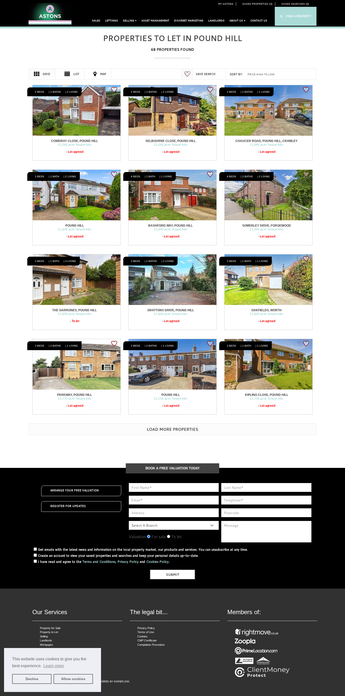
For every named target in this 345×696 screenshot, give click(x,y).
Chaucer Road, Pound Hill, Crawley (266, 141)
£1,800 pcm (170, 314)
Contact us (258, 20)
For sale (158, 536)
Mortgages (46, 644)
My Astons (225, 4)
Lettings (111, 20)
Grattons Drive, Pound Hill (170, 310)
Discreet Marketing (188, 20)
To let (176, 536)
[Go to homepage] (50, 13)
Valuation (137, 536)
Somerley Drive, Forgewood (266, 225)
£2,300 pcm (74, 145)
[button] (295, 16)
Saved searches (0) (295, 4)
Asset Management (155, 20)
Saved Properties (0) (257, 4)
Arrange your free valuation (74, 490)
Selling (44, 636)
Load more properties (172, 429)
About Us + (237, 20)
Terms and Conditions (98, 561)
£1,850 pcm (74, 314)
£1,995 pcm (266, 145)
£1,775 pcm (74, 398)
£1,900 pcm (170, 229)
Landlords (216, 20)
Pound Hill (74, 225)
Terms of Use (145, 632)
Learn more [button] (53, 666)
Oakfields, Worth (266, 310)
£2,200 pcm (170, 145)
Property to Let (49, 632)
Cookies (142, 636)
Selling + (130, 20)
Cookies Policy (157, 561)
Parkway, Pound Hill (74, 395)
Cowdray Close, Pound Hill (74, 141)
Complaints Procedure (151, 644)
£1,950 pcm (74, 229)
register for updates (68, 506)
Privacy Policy (128, 561)
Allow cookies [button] (73, 679)
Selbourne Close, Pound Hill (170, 141)
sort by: (236, 74)
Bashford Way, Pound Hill (170, 225)
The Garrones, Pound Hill (74, 310)
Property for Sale (50, 628)
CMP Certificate (147, 640)
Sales (96, 20)
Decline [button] (32, 679)
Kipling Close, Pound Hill (266, 395)
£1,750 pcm (170, 398)
